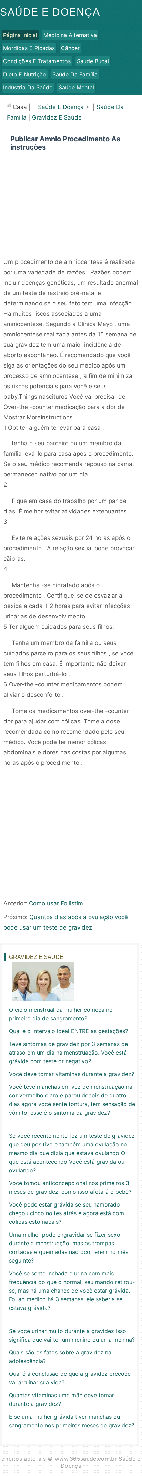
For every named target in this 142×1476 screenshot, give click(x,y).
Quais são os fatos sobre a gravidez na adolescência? (60, 1356)
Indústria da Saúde (27, 87)
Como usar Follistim (56, 903)
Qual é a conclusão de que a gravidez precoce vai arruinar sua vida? (70, 1378)
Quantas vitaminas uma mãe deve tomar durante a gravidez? (61, 1399)
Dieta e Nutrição (24, 74)
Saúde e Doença (50, 12)
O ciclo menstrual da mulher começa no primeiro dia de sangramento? (61, 1014)
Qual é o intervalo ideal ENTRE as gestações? (68, 1031)
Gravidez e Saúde (57, 117)
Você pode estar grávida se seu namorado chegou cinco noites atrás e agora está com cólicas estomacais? (66, 1213)
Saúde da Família (75, 74)
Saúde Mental (76, 87)
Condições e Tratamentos (37, 61)
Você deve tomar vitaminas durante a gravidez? (71, 1073)
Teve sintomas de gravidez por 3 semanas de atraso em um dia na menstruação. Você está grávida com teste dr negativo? (68, 1052)
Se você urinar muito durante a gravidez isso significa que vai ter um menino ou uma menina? (72, 1335)
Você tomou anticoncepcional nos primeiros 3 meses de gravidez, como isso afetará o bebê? (70, 1187)
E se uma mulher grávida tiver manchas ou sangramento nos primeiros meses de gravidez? (71, 1421)
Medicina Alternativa (70, 34)
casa (20, 107)
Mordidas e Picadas (29, 48)
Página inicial (20, 34)
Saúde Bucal (93, 61)
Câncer (70, 48)
